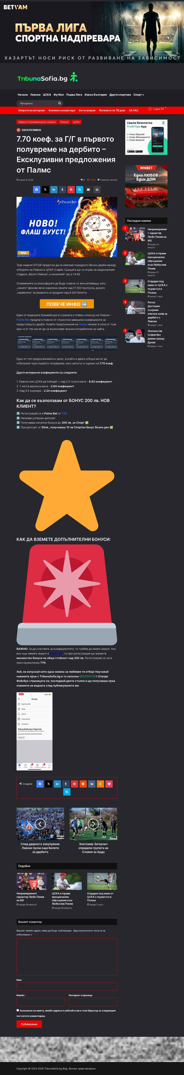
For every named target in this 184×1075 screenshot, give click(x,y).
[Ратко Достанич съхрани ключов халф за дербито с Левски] (135, 307)
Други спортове (120, 94)
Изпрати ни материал (31, 110)
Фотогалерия (87, 110)
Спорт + (139, 94)
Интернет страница (80, 995)
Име (20, 979)
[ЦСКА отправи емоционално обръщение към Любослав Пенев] (67, 881)
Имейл (21, 995)
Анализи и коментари (62, 110)
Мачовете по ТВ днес (112, 110)
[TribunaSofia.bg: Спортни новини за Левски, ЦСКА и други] (48, 77)
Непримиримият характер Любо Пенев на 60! (30, 897)
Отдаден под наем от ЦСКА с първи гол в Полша (100, 897)
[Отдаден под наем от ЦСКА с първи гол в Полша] (102, 881)
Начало (23, 94)
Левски (35, 94)
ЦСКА (47, 94)
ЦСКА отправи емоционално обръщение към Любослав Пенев (157, 261)
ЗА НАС (133, 110)
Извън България (96, 94)
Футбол (59, 94)
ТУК (43, 662)
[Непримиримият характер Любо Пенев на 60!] (32, 881)
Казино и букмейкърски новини (37, 121)
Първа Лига (74, 94)
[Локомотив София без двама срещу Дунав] (135, 336)
